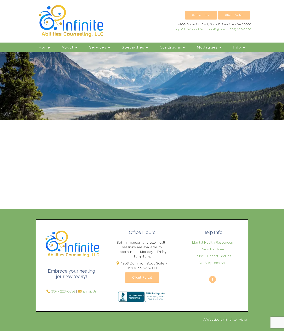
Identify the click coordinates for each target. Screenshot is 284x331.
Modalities (207, 47)
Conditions (170, 47)
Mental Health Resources (212, 242)
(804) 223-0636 (240, 29)
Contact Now (201, 15)
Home (44, 47)
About (68, 47)
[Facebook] (212, 279)
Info (237, 47)
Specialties (133, 47)
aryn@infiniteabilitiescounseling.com (200, 29)
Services (97, 47)
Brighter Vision (236, 319)
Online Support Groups (212, 256)
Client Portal (234, 15)
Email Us (90, 291)
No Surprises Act (212, 263)
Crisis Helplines (212, 249)
